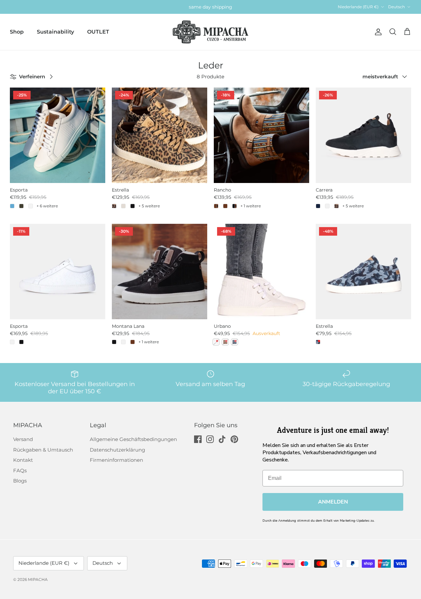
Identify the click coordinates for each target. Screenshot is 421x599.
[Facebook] (198, 439)
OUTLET (98, 32)
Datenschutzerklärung (117, 450)
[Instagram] (210, 439)
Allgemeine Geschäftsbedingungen (133, 439)
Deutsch (396, 6)
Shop (17, 32)
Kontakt (23, 460)
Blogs (20, 481)
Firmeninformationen (116, 460)
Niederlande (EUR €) (358, 6)
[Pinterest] (234, 439)
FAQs (20, 470)
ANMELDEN (333, 502)
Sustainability (55, 32)
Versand (23, 439)
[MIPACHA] (210, 32)
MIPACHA (38, 579)
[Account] (377, 32)
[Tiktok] (222, 439)
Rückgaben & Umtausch (43, 450)
